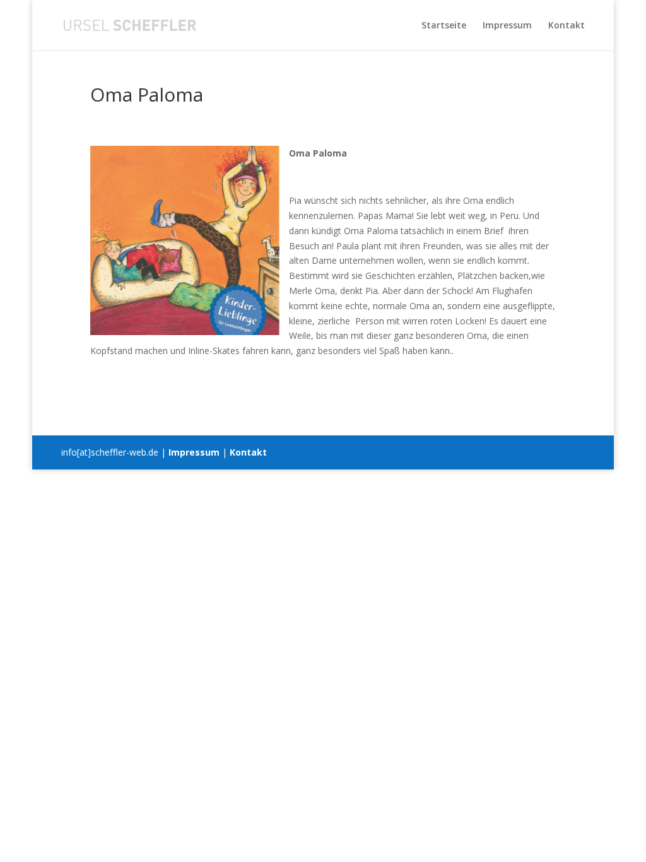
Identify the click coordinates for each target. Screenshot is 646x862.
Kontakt (566, 26)
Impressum (507, 26)
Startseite (443, 26)
